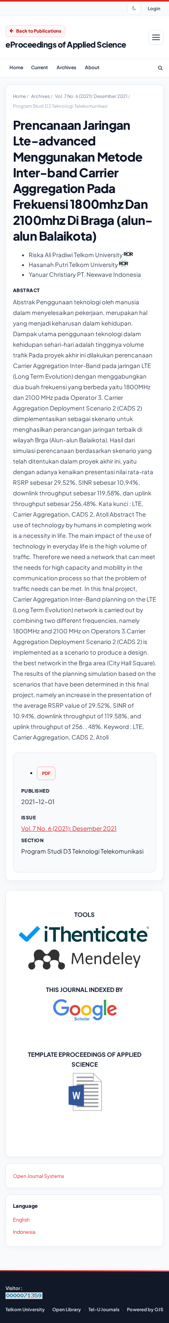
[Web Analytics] (24, 1297)
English (21, 1219)
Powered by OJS (145, 1309)
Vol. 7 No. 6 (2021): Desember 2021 (91, 96)
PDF (46, 773)
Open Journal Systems (38, 1176)
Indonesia (24, 1232)
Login (154, 8)
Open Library (66, 1309)
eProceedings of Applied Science (66, 44)
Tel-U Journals (103, 1309)
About (92, 67)
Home (16, 67)
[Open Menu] (156, 37)
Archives (66, 67)
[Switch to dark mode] (134, 9)
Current (39, 67)
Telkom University (25, 1309)
